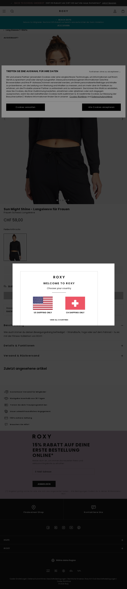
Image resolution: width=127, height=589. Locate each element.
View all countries (59, 320)
